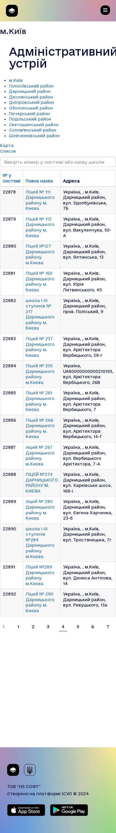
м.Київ (16, 80)
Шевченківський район (34, 135)
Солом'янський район (32, 130)
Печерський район (29, 113)
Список (8, 151)
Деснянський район (31, 97)
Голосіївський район (31, 86)
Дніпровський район (31, 102)
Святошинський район (34, 124)
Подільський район (30, 119)
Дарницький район (30, 91)
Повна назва (39, 181)
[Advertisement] (58, 689)
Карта (7, 145)
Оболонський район (31, 108)
